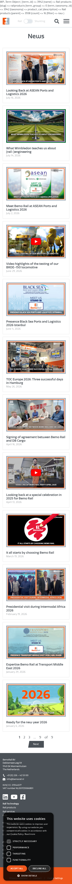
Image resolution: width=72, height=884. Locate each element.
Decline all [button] (39, 868)
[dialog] (28, 847)
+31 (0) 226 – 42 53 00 (17, 775)
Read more (30, 834)
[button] (28, 875)
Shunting (40, 21)
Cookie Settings (55, 878)
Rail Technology (11, 803)
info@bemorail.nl (15, 779)
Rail (20, 21)
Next (36, 744)
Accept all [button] (17, 868)
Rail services (9, 811)
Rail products (9, 807)
